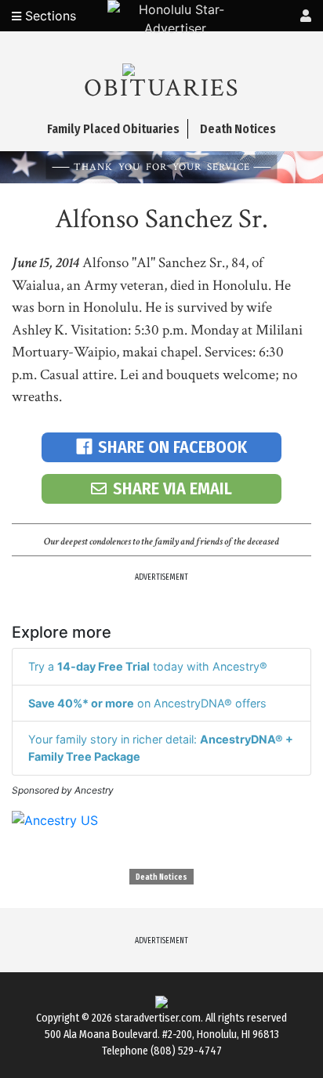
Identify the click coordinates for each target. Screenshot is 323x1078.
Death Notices (161, 877)
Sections (48, 16)
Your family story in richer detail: (160, 748)
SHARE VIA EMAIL (172, 488)
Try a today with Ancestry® (147, 666)
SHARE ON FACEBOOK (172, 447)
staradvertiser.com (157, 1018)
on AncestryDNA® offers (147, 703)
